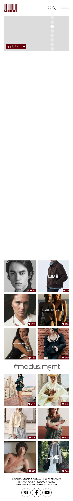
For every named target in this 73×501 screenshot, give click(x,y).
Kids (51, 161)
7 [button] (52, 40)
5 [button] (52, 31)
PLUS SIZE (51, 82)
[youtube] (47, 492)
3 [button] (52, 22)
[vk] (26, 492)
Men (50, 112)
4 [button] (52, 26)
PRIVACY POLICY (26, 482)
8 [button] (52, 44)
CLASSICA (51, 86)
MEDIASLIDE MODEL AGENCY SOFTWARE (36, 484)
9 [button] (52, 49)
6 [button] (52, 35)
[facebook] (37, 492)
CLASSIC (51, 127)
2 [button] (52, 17)
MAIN (50, 75)
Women (51, 68)
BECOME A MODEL (46, 482)
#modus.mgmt (36, 366)
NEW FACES (50, 79)
